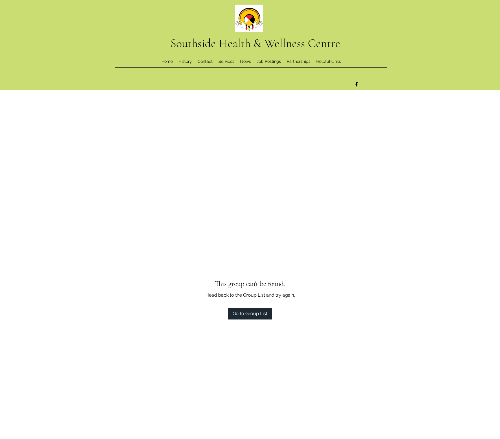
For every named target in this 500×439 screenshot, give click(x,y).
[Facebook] (356, 84)
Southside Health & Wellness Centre (255, 43)
